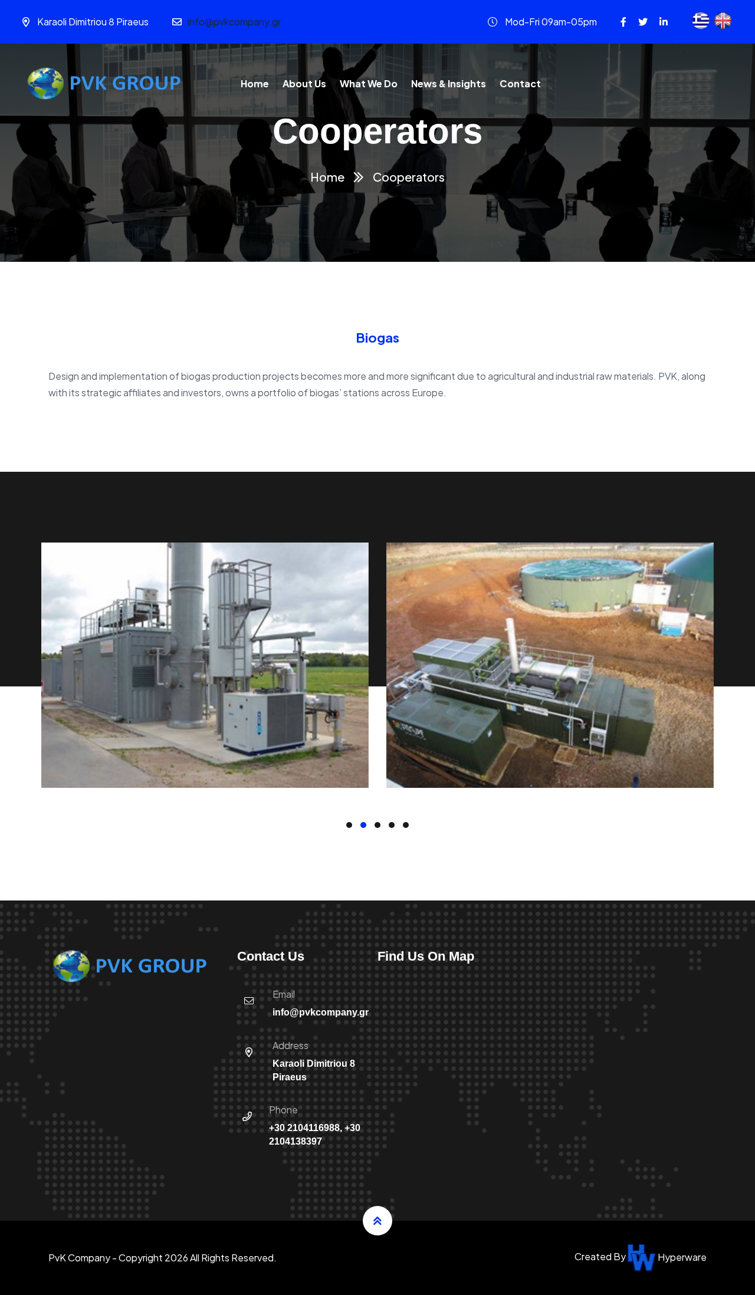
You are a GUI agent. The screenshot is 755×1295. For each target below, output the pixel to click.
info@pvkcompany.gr (234, 21)
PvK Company (79, 1257)
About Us (304, 83)
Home (255, 83)
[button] (349, 825)
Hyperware (681, 1257)
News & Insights (448, 83)
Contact (520, 83)
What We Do (369, 83)
